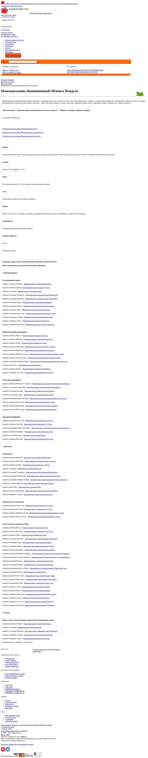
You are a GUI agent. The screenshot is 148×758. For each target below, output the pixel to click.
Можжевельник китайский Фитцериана (39, 350)
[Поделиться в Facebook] (11, 649)
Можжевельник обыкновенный (30, 291)
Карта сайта (5, 735)
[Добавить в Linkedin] (27, 649)
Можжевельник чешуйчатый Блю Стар (38, 439)
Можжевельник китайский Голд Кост (39, 421)
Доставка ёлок (10, 42)
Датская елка (10, 658)
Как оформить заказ (12, 50)
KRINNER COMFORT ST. (15, 691)
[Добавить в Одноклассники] (17, 649)
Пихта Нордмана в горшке (15, 674)
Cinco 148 (8, 687)
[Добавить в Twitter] (21, 649)
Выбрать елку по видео (36, 4)
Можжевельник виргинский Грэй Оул (39, 373)
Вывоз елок (9, 704)
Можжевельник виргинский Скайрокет (40, 324)
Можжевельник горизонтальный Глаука (39, 395)
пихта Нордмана (11, 664)
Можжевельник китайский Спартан (36, 288)
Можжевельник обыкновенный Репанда (39, 391)
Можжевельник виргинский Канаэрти (38, 317)
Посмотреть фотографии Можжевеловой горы (19, 129)
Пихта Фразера (10, 660)
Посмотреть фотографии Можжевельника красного (21, 136)
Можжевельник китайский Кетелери (38, 284)
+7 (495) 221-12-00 (7, 17)
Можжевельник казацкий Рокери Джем (40, 402)
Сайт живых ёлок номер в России (14, 731)
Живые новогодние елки (14, 40)
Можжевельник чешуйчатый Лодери (36, 310)
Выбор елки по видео (13, 55)
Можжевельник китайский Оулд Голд (38, 424)
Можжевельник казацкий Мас (30, 365)
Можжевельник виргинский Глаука (36, 321)
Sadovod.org (9, 4)
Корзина (5, 6)
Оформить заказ (16, 6)
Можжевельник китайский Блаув (35, 336)
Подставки (9, 46)
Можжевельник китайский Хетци (35, 343)
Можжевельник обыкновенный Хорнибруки (44, 387)
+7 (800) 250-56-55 (7, 20)
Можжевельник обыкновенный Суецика (39, 306)
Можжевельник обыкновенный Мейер (37, 302)
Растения (15, 70)
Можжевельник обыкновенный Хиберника (41, 299)
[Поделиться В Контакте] (14, 649)
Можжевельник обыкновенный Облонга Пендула (49, 361)
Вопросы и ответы (52, 4)
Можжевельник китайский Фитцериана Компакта (51, 384)
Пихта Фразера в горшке (14, 676)
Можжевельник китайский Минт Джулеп (40, 347)
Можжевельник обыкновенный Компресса (42, 295)
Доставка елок (65, 4)
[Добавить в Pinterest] (30, 649)
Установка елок (11, 702)
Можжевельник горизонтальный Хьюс (38, 432)
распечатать (37, 651)
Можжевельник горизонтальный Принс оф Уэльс (48, 398)
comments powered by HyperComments (46, 649)
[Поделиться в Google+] (24, 649)
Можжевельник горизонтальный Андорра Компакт (50, 428)
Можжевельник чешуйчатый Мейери (37, 369)
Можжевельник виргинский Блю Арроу (41, 313)
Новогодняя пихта (12, 666)
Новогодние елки (20, 4)
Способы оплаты (11, 721)
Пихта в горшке (11, 678)
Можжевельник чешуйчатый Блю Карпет (41, 409)
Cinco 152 (8, 685)
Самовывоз (9, 44)
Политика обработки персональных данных (17, 744)
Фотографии (16, 73)
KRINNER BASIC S (12, 689)
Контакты (74, 4)
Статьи (7, 73)
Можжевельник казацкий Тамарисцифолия (41, 406)
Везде (7, 70)
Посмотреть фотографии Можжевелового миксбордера (23, 132)
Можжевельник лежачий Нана (34, 435)
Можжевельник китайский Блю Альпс (38, 339)
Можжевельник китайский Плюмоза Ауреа (44, 358)
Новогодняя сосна (12, 662)
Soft (23, 737)
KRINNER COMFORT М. (14, 693)
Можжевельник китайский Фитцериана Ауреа (46, 354)
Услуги (7, 48)
